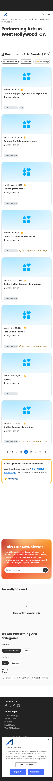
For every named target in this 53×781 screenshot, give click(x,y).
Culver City (24, 678)
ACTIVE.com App (11, 715)
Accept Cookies (36, 772)
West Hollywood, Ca (18, 19)
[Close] (48, 739)
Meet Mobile (9, 725)
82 (21, 452)
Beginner (15, 663)
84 (31, 452)
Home (4, 19)
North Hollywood (41, 678)
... (16, 452)
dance (27, 650)
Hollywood (9, 678)
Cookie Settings (26, 765)
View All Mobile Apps (12, 728)
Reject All (18, 772)
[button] (26, 62)
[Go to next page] (45, 452)
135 (40, 452)
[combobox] (10, 62)
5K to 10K (8, 722)
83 (26, 452)
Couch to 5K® (10, 719)
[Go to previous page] (7, 452)
